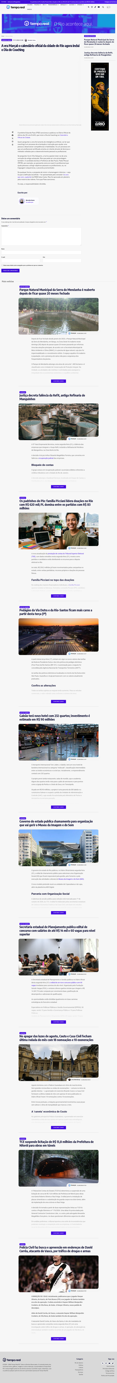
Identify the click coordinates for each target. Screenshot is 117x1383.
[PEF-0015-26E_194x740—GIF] (100, 96)
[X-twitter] (102, 1363)
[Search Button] (103, 7)
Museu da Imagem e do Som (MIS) (71, 879)
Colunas (29, 5)
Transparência (52, 5)
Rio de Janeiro (24, 286)
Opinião (79, 5)
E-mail (3, 257)
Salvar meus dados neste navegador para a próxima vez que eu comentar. (23, 265)
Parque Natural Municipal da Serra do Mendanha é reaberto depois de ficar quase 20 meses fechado (99, 41)
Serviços (63, 5)
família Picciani (74, 585)
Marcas (29, 9)
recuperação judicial (46, 458)
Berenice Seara (9, 36)
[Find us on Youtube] (99, 7)
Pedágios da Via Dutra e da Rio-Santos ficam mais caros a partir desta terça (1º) (67, 2)
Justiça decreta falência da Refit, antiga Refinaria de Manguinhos (98, 53)
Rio (44, 5)
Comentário (5, 226)
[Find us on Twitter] (88, 7)
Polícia (22, 1244)
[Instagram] (106, 1363)
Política (36, 5)
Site (44, 257)
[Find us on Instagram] (92, 7)
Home (2, 36)
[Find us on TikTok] (95, 7)
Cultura (71, 5)
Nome (2, 249)
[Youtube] (109, 1363)
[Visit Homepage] (15, 7)
